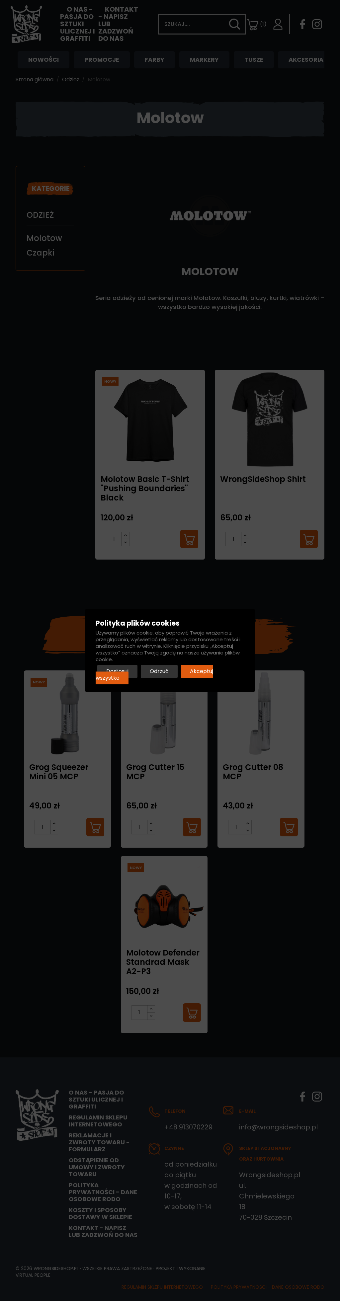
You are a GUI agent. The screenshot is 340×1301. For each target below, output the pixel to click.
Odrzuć (159, 671)
